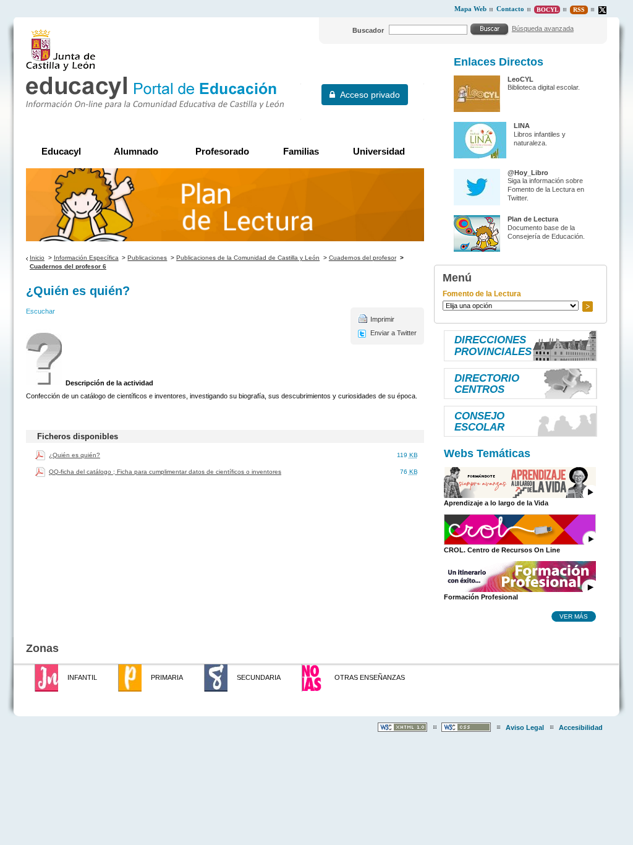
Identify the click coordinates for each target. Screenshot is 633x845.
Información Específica (86, 257)
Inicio (37, 257)
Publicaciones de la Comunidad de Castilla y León (248, 257)
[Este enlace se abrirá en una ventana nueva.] (602, 10)
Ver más (573, 616)
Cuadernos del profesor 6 (68, 266)
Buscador (368, 30)
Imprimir (382, 319)
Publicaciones (147, 257)
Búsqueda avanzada (543, 28)
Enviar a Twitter (393, 333)
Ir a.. (587, 306)
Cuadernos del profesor (362, 257)
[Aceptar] (489, 29)
